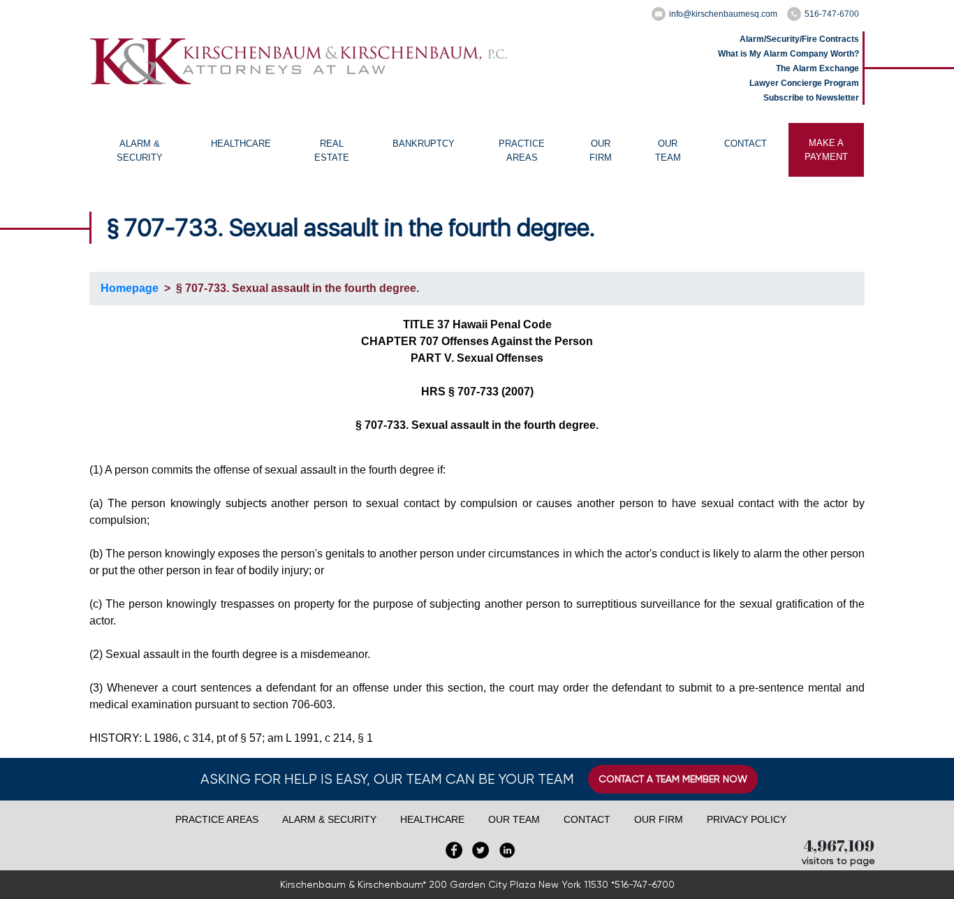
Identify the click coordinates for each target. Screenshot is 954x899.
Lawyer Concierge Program (804, 83)
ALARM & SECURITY (140, 150)
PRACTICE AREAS (522, 150)
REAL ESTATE (331, 150)
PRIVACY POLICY (746, 819)
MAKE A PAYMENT (826, 150)
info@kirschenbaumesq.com (723, 14)
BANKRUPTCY (423, 143)
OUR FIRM (600, 150)
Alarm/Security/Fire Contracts (799, 39)
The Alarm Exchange (817, 68)
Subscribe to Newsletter (811, 98)
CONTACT (745, 143)
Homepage (130, 288)
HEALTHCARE (241, 143)
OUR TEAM (668, 150)
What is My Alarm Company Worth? (788, 54)
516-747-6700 (832, 14)
